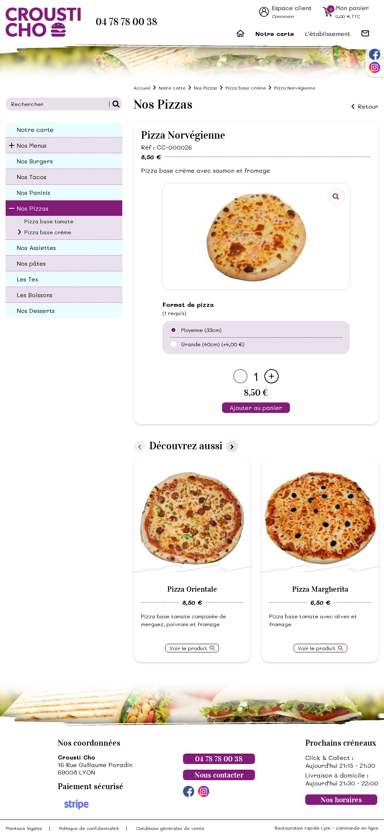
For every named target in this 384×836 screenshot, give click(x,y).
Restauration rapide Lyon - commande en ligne (326, 828)
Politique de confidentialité (89, 828)
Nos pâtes (31, 263)
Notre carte (274, 33)
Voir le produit (188, 648)
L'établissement (327, 33)
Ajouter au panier (256, 407)
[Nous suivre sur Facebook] (374, 54)
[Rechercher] (115, 104)
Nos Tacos (31, 177)
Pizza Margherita (320, 589)
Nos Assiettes (36, 247)
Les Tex (27, 279)
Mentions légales (24, 828)
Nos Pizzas (32, 208)
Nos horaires (341, 799)
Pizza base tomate (49, 221)
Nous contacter (219, 774)
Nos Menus (31, 145)
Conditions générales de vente (170, 828)
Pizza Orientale (192, 589)
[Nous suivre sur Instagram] (374, 67)
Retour (368, 106)
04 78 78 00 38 (126, 22)
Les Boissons (34, 295)
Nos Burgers (35, 161)
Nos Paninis (33, 192)
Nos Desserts (36, 310)
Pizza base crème (47, 232)
